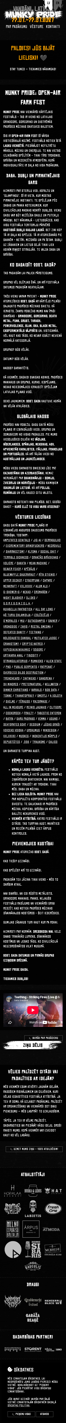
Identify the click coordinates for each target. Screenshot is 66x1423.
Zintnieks (29, 678)
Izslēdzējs (41, 615)
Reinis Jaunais (36, 707)
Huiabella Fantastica (17, 609)
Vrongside (10, 627)
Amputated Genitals (16, 540)
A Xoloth (56, 696)
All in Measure (13, 707)
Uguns (53, 719)
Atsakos (44, 1414)
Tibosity (32, 655)
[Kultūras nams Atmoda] (51, 1229)
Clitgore (56, 707)
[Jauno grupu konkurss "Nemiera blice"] (53, 1302)
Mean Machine (38, 563)
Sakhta (21, 563)
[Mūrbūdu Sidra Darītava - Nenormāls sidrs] (53, 1249)
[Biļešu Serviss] (53, 1349)
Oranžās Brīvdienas (45, 557)
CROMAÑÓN (40, 592)
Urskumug (33, 730)
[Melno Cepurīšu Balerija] (12, 1229)
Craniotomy (11, 644)
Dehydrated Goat (14, 725)
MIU (22, 621)
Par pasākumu (16, 26)
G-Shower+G (11, 592)
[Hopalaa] (12, 1191)
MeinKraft (10, 586)
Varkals (36, 690)
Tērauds (24, 701)
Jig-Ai (37, 540)
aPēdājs (29, 569)
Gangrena (45, 678)
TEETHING (35, 632)
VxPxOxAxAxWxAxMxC (16, 650)
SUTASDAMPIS (36, 621)
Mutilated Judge (45, 638)
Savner (52, 621)
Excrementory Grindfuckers (25, 546)
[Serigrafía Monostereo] (12, 1208)
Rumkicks (37, 661)
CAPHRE (47, 580)
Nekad (27, 592)
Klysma (32, 552)
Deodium (34, 725)
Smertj (42, 696)
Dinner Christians (15, 690)
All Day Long (44, 609)
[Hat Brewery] (53, 1191)
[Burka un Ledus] (33, 1191)
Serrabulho (53, 540)
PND (8, 667)
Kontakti (53, 26)
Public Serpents (25, 667)
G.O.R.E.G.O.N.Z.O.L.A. (17, 603)
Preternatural (31, 684)
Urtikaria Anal (13, 655)
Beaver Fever (12, 569)
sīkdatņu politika (19, 1405)
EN (57, 3)
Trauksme (38, 742)
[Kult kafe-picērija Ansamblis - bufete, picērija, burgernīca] (13, 1249)
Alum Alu (42, 586)
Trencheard (11, 678)
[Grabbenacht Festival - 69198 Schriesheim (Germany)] (33, 1302)
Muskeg (24, 736)
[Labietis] (33, 1208)
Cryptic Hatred (32, 644)
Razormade (40, 701)
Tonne (7, 696)
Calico (53, 742)
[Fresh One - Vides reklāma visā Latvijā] (53, 1208)
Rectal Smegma (41, 627)
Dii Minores (10, 684)
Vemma (42, 719)
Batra (9, 719)
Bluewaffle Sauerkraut (19, 575)
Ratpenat (46, 667)
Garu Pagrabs (26, 719)
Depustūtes (11, 742)
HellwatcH (51, 684)
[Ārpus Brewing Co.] (31, 1229)
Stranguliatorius (15, 661)
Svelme (10, 701)
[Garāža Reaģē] (33, 1317)
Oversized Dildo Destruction (23, 673)
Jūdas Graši (51, 725)
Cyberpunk (32, 580)
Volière (8, 563)
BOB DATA (51, 690)
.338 (26, 742)
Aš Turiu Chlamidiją (17, 615)
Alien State (54, 661)
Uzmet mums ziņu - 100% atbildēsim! (36, 1149)
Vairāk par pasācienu (45, 1038)
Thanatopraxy (24, 696)
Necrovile (54, 546)
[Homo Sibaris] (33, 1249)
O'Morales (10, 621)
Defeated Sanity (14, 632)
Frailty (29, 713)
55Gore (38, 650)
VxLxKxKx (26, 586)
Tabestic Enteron (49, 713)
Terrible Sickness (16, 557)
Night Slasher (13, 598)
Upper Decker (12, 580)
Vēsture (36, 26)
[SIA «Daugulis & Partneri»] (33, 1266)
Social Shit (48, 552)
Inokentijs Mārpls (44, 736)
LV (48, 3)
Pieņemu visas (23, 1414)
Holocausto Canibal (17, 638)
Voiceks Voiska (13, 730)
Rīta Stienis (47, 575)
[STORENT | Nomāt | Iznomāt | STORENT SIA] (33, 1349)
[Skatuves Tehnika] (12, 1349)
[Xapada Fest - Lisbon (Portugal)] (12, 1302)
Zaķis (24, 627)
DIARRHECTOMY (15, 552)
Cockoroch (13, 713)
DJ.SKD (30, 598)
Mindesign (50, 730)
